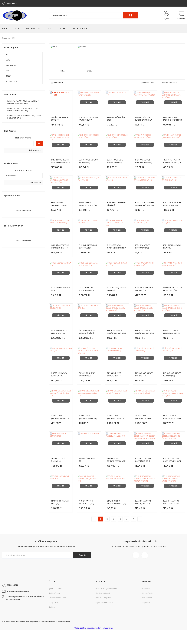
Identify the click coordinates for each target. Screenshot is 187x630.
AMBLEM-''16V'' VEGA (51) (87, 459)
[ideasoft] (79, 628)
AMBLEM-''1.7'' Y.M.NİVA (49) (116, 118)
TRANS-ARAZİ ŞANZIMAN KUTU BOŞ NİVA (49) (143, 417)
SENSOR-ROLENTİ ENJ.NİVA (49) (58, 459)
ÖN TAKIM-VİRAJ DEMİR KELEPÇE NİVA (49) (172, 289)
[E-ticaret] (93, 628)
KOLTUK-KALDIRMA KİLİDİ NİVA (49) (116, 203)
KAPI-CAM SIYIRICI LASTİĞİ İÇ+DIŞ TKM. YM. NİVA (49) (172, 118)
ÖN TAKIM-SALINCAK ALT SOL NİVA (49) (59, 331)
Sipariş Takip (147, 593)
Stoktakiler (58, 83)
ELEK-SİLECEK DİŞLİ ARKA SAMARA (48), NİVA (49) (144, 203)
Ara (39, 143)
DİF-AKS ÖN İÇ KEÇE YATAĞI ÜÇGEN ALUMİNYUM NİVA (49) (87, 374)
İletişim (52, 607)
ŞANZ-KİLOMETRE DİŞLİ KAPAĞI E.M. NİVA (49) (60, 246)
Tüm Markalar (35, 182)
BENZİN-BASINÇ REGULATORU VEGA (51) (116, 502)
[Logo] (14, 15)
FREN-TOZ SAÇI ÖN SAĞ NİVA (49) (116, 289)
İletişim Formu (54, 593)
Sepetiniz (146, 602)
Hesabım (146, 588)
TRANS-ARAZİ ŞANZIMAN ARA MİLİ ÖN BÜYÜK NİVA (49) (60, 417)
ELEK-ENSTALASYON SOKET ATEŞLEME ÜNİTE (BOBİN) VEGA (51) (172, 460)
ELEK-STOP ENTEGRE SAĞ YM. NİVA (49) (115, 161)
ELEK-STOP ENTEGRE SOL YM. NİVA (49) (88, 161)
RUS (13, 38)
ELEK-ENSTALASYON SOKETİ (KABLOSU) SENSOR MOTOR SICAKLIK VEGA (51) (143, 460)
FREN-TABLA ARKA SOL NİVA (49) (172, 246)
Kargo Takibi (54, 602)
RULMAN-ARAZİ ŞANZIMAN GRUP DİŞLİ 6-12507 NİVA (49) (59, 204)
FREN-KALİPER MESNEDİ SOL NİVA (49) (144, 289)
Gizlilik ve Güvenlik (103, 593)
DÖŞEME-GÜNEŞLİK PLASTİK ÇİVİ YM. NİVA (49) (143, 118)
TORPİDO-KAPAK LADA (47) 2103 (59, 118)
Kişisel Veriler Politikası (104, 602)
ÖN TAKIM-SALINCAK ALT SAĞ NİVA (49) (87, 331)
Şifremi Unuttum (55, 588)
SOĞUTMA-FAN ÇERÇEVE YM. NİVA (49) (88, 203)
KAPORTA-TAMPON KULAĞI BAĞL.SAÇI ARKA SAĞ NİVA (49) (144, 332)
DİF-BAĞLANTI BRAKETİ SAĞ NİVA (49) (172, 374)
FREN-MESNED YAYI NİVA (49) (60, 289)
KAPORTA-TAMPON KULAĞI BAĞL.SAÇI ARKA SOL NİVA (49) (116, 332)
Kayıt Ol (82, 555)
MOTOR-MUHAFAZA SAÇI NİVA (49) (59, 374)
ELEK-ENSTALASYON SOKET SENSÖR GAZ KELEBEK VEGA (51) (171, 502)
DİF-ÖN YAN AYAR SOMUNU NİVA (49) (114, 374)
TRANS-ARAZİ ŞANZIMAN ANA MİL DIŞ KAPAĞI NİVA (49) (88, 417)
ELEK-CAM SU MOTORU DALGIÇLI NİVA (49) (172, 203)
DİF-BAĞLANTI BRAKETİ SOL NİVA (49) (144, 374)
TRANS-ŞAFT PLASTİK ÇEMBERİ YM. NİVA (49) (172, 161)
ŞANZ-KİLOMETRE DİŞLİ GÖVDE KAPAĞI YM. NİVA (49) (60, 161)
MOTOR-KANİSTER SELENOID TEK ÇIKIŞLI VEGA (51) (87, 502)
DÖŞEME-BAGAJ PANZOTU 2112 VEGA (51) (116, 459)
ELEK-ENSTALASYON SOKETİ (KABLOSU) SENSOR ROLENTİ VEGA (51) (144, 502)
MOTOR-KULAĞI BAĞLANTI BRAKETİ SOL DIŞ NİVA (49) (172, 417)
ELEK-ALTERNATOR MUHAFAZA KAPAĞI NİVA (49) (116, 246)
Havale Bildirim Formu (58, 598)
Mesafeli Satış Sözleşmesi (106, 588)
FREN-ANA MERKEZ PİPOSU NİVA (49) (142, 246)
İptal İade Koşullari (103, 598)
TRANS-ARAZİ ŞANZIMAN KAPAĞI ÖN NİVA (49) (115, 417)
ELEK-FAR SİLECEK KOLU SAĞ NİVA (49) (88, 246)
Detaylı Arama (35, 150)
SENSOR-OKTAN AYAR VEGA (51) (60, 502)
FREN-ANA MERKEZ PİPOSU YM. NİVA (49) (143, 161)
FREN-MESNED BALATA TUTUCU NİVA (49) (88, 289)
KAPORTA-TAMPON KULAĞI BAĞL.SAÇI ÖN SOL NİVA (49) (171, 332)
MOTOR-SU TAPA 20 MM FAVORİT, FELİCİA (88, 118)
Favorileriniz (147, 598)
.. (126, 519)
